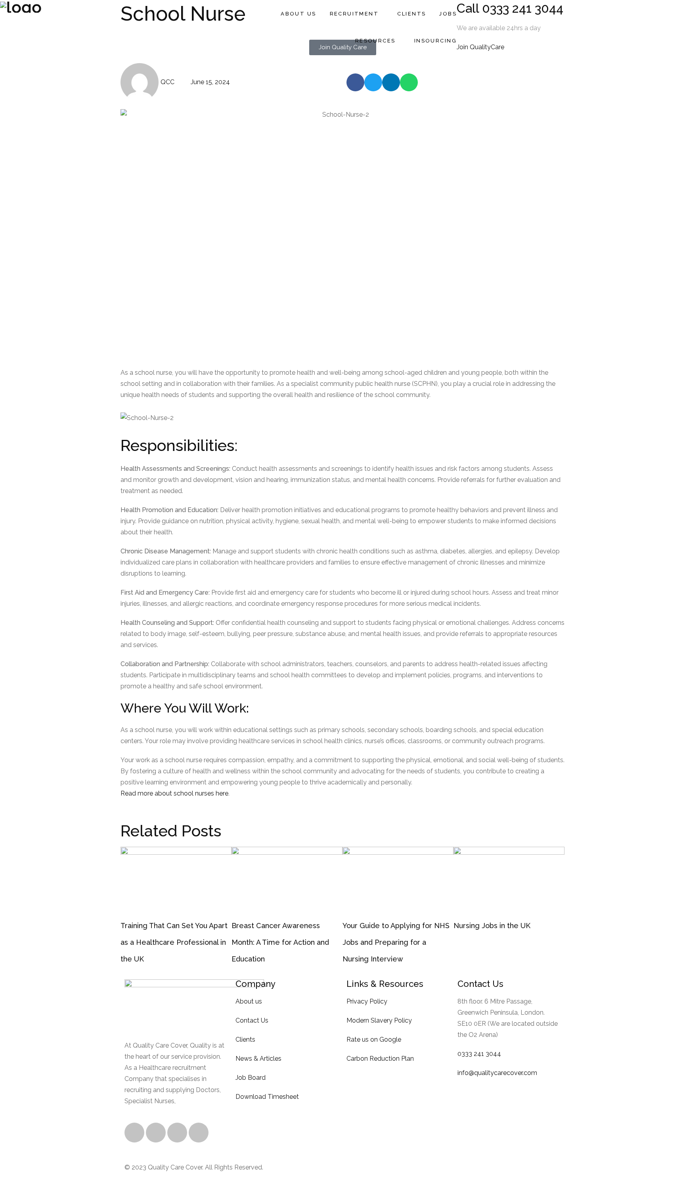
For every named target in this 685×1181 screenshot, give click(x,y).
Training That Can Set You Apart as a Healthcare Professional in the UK (174, 942)
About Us (298, 14)
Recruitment (354, 14)
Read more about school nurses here (174, 793)
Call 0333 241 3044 (510, 8)
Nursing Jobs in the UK (491, 925)
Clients (411, 14)
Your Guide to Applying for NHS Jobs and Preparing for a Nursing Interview (396, 942)
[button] (355, 82)
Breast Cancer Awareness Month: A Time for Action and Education (280, 942)
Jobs (448, 14)
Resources (375, 41)
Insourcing (435, 41)
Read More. (194, 1101)
